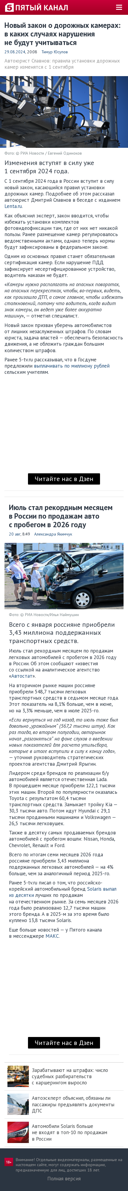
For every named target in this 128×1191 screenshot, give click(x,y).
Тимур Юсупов (54, 51)
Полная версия (64, 1178)
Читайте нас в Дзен (64, 479)
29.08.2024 (14, 51)
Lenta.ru (13, 206)
